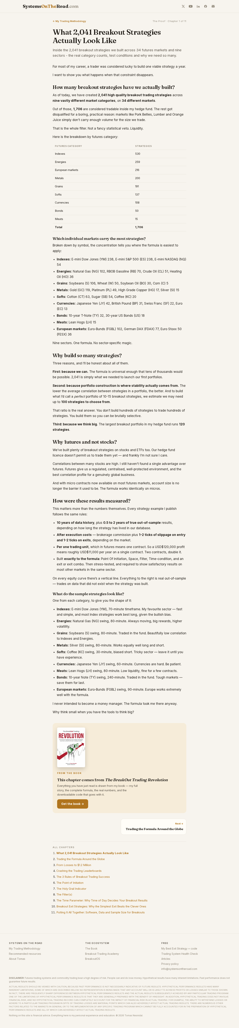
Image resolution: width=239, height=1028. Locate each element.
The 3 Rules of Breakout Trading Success (83, 877)
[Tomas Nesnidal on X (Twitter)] (183, 6)
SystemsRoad (51, 6)
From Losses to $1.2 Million (73, 865)
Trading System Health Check (179, 953)
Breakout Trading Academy (102, 953)
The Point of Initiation (69, 882)
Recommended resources (25, 953)
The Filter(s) (64, 894)
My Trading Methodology (24, 948)
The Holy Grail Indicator (71, 888)
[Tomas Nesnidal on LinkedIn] (198, 6)
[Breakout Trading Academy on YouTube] (190, 6)
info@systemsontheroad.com (179, 968)
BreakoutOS (92, 958)
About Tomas (17, 958)
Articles (165, 958)
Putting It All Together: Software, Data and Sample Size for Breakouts (100, 912)
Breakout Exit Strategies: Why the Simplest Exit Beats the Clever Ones (101, 906)
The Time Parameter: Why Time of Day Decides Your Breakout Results (102, 900)
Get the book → (72, 804)
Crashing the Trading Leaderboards (79, 871)
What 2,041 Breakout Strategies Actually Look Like (92, 853)
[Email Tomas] (213, 6)
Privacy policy (170, 963)
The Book (91, 948)
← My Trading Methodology (69, 21)
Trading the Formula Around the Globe (80, 859)
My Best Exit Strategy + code (179, 948)
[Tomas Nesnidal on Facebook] (205, 6)
